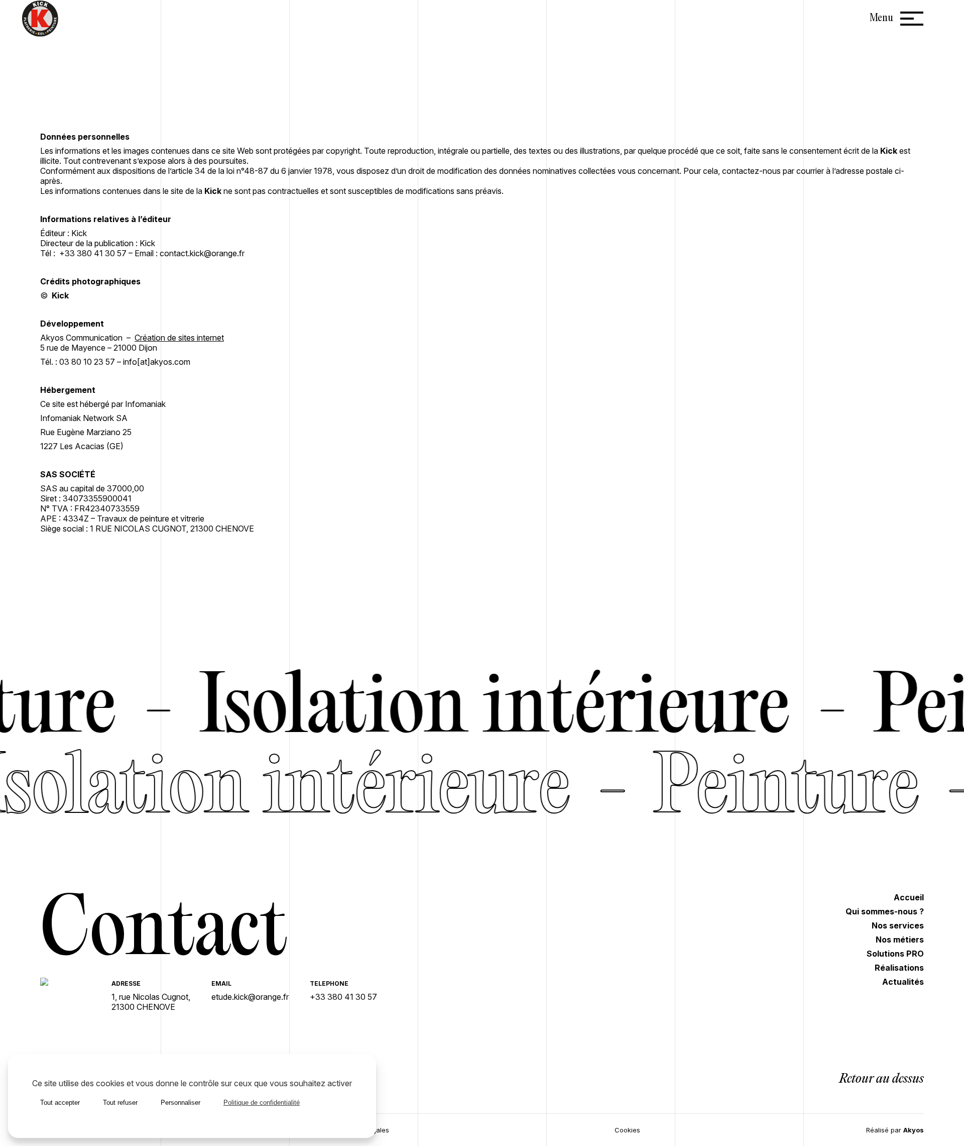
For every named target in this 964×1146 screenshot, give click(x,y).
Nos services (898, 925)
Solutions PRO (895, 954)
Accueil (909, 897)
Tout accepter (60, 1102)
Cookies (627, 1130)
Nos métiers (900, 939)
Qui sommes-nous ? (885, 911)
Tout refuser (120, 1102)
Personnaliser (180, 1102)
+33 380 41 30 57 (343, 997)
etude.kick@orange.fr (250, 997)
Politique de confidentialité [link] (261, 1102)
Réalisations (899, 968)
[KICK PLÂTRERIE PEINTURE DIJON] (65, 983)
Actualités (903, 982)
